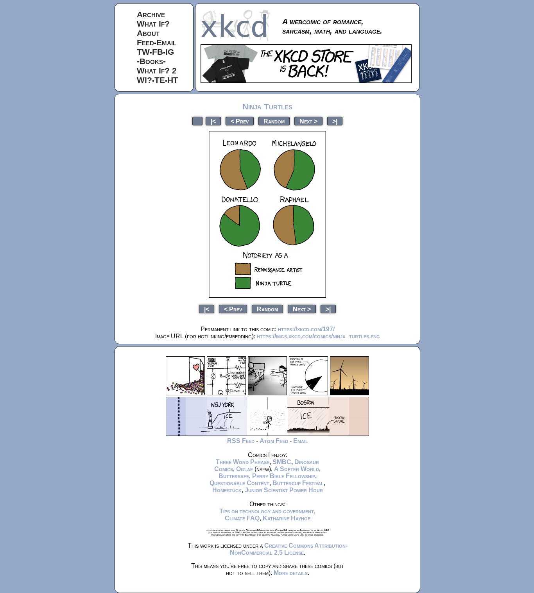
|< (213, 121)
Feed (145, 42)
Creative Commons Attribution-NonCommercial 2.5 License (289, 549)
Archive (151, 14)
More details (291, 573)
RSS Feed (240, 441)
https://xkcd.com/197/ (306, 329)
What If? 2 (157, 70)
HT (172, 79)
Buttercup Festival (298, 483)
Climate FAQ (242, 518)
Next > (308, 121)
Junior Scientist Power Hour (284, 490)
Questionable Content (239, 483)
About (148, 33)
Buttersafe (234, 476)
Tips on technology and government (266, 511)
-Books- (151, 61)
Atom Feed (274, 441)
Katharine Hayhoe (286, 518)
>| (334, 121)
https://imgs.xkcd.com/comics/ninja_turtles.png (318, 336)
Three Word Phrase (242, 462)
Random (274, 121)
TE (159, 79)
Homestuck (227, 490)
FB (157, 51)
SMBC (281, 462)
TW (143, 51)
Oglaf (244, 469)
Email (166, 42)
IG (169, 51)
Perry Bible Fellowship (283, 476)
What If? (153, 23)
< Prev (240, 121)
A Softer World (296, 469)
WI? (144, 79)
